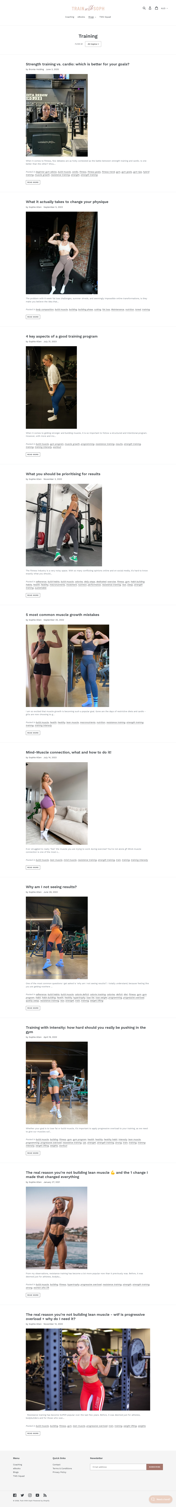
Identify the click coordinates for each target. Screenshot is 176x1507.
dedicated (101, 581)
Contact (56, 1464)
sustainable (40, 588)
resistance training (60, 175)
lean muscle (72, 722)
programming (87, 444)
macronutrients (57, 584)
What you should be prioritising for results (63, 474)
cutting (97, 309)
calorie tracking (98, 994)
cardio (75, 172)
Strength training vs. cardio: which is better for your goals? (77, 64)
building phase (85, 309)
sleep (130, 584)
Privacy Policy (59, 1472)
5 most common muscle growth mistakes (62, 615)
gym (118, 172)
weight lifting (96, 1000)
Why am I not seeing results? (51, 887)
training (146, 309)
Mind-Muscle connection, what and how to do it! (68, 752)
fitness (82, 172)
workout (57, 447)
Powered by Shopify (41, 1501)
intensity (123, 1139)
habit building (138, 581)
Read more (33, 182)
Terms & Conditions (62, 1468)
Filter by (79, 44)
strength (75, 175)
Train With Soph (26, 1501)
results (119, 444)
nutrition (129, 309)
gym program (57, 444)
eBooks (16, 1468)
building (73, 309)
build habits (54, 581)
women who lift (41, 1287)
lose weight (101, 997)
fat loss (106, 309)
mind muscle (70, 860)
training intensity (43, 447)
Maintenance (117, 309)
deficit (119, 994)
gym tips (137, 172)
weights (54, 1145)
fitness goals (94, 172)
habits (29, 584)
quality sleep (32, 1000)
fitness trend (108, 172)
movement (71, 584)
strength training (89, 175)
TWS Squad (18, 1476)
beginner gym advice (46, 172)
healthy (44, 584)
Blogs (16, 1472)
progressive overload (133, 997)
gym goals (127, 172)
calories (79, 581)
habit (38, 997)
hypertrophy (79, 997)
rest (124, 584)
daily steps (89, 581)
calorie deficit (82, 994)
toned (138, 309)
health (36, 584)
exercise (112, 581)
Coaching (17, 1464)
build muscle (64, 172)
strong (118, 1142)
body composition (45, 309)
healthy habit (110, 1139)
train (118, 860)
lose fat (90, 997)
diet (126, 994)
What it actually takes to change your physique (67, 202)
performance (94, 584)
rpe (84, 1142)
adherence (41, 581)
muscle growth (42, 175)
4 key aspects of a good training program (62, 336)
